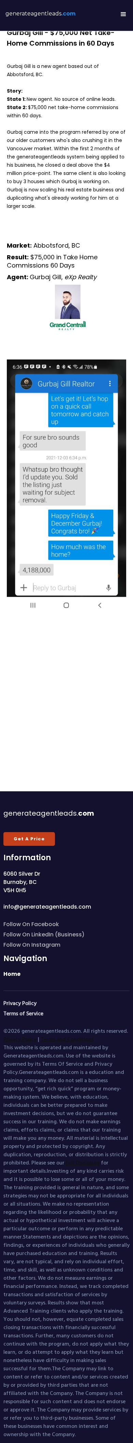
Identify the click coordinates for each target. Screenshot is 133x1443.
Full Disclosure (83, 1162)
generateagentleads (40, 13)
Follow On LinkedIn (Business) (44, 934)
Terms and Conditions (67, 1039)
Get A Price (29, 839)
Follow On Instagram (31, 945)
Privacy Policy (19, 1039)
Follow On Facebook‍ (31, 924)
